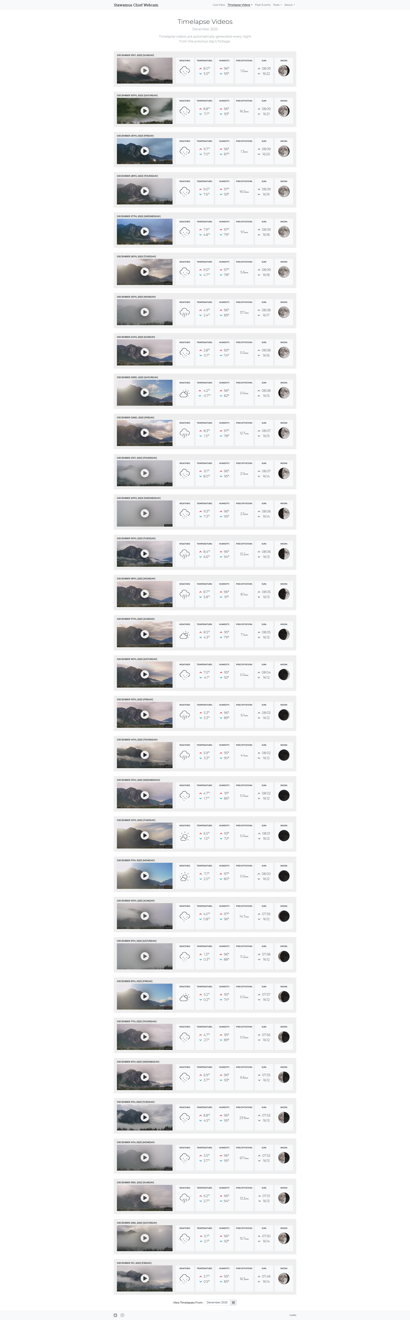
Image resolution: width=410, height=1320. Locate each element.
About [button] (288, 4)
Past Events (263, 4)
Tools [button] (276, 4)
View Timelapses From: (188, 1302)
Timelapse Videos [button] (239, 4)
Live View (219, 4)
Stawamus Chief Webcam (136, 5)
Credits (292, 1315)
